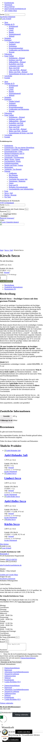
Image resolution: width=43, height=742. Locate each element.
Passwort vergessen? (7, 218)
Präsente (7, 171)
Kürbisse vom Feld (15, 60)
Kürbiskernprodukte (11, 163)
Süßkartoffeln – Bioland (17, 62)
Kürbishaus (13, 46)
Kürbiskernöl (13, 26)
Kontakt (7, 78)
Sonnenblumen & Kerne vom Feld (21, 74)
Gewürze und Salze (11, 155)
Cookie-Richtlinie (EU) (12, 682)
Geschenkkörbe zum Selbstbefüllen (21, 189)
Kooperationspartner (16, 48)
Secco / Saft (8, 193)
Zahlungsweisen (10, 676)
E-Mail (2, 639)
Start (1, 250)
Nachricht (3, 650)
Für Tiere (7, 197)
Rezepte (11, 52)
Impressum (8, 670)
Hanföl (11, 28)
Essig (6, 191)
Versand (6, 272)
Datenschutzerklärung (28, 658)
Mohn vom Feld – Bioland (18, 72)
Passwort (3, 211)
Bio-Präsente (13, 175)
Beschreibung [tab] (9, 285)
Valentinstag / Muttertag (17, 181)
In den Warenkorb (6, 281)
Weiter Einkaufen (12, 739)
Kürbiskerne (8, 145)
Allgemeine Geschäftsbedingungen (16, 672)
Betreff (2, 642)
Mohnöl (11, 36)
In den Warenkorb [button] (10, 471)
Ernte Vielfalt (9, 56)
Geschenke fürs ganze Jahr (18, 179)
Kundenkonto (9, 680)
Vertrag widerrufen (21, 714)
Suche (2, 14)
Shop (6, 22)
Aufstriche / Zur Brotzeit (13, 169)
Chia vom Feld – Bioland (17, 70)
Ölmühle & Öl (9, 24)
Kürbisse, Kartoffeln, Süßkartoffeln (16, 149)
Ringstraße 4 (4, 554)
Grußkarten (13, 173)
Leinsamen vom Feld (16, 66)
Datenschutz (4, 652)
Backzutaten (8, 167)
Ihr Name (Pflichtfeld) (8, 637)
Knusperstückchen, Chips (13, 151)
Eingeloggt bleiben (10, 214)
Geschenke (8, 76)
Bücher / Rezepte (10, 195)
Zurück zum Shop (24, 732)
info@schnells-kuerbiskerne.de (11, 565)
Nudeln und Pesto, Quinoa (13, 165)
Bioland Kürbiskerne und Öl (14, 153)
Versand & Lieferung (11, 674)
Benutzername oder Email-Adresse (12, 209)
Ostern (11, 183)
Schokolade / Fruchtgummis (14, 157)
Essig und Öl (13, 185)
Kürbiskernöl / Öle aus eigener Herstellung (19, 147)
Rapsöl (11, 32)
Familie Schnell (14, 42)
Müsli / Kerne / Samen (12, 159)
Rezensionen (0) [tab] (10, 289)
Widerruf (7, 678)
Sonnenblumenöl (15, 34)
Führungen (8, 54)
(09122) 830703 (11, 559)
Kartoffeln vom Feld (16, 64)
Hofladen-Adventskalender (18, 187)
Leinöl (11, 30)
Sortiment (12, 44)
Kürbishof (7, 40)
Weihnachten (13, 177)
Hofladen (7, 38)
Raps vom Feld (14, 68)
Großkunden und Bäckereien (19, 50)
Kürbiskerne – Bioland (17, 58)
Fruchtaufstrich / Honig (12, 161)
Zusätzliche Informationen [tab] (13, 287)
